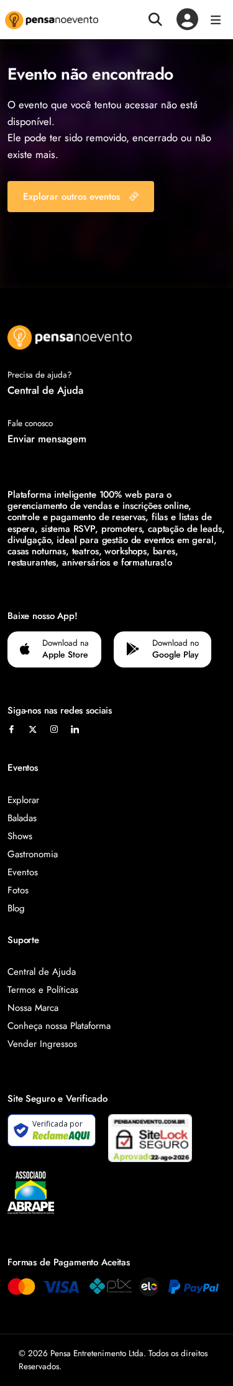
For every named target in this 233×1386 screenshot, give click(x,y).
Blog (16, 908)
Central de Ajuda (45, 390)
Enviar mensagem (46, 438)
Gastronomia (32, 854)
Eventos (22, 872)
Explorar (23, 800)
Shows (19, 836)
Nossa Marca (32, 1008)
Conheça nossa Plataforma (59, 1026)
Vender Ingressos (42, 1044)
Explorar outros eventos (71, 196)
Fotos (18, 890)
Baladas (22, 818)
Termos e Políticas (42, 990)
